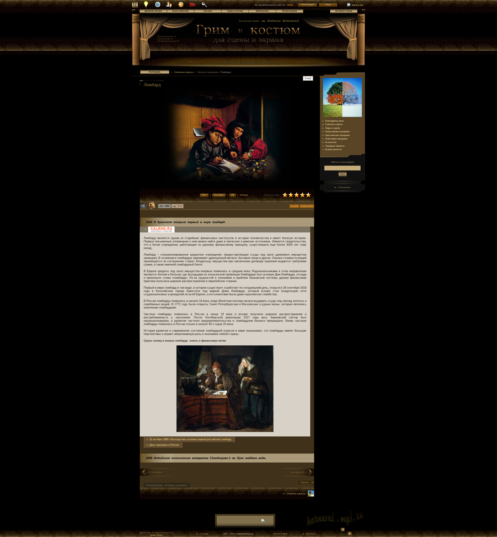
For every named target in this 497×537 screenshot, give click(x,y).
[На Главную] (248, 34)
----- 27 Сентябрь (153, 472)
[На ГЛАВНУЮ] (135, 7)
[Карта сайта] (158, 6)
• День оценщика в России (163, 444)
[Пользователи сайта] (169, 7)
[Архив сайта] (204, 6)
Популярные (344, 187)
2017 (204, 195)
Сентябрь (219, 195)
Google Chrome (156, 535)
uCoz (285, 534)
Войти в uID (356, 5)
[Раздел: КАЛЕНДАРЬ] (311, 496)
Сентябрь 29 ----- (299, 472)
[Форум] (181, 4)
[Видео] (192, 4)
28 (232, 195)
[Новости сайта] (146, 7)
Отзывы (204, 534)
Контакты (310, 534)
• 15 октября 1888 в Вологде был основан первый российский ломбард (189, 439)
